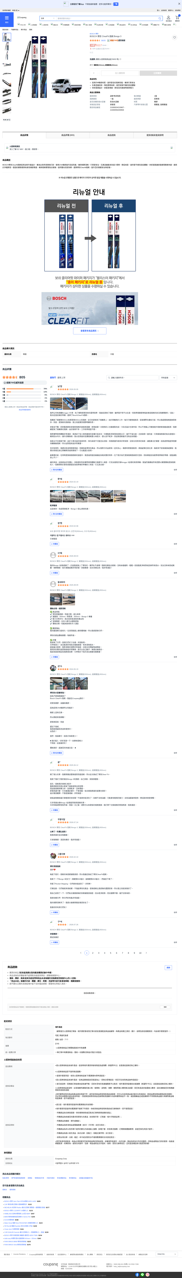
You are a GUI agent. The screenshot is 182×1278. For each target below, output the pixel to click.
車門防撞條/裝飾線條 (18, 1178)
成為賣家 (178, 10)
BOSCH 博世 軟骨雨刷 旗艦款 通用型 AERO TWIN (21, 1235)
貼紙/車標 (5, 1178)
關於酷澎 (7, 1254)
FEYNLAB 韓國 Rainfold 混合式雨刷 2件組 (18, 1226)
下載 (115, 4)
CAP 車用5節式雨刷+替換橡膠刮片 (15, 1204)
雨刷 (30, 30)
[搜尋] (160, 18)
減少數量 (98, 72)
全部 (42, 18)
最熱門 (53, 377)
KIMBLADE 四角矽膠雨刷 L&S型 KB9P (17, 1214)
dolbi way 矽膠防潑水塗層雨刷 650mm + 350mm (20, 1238)
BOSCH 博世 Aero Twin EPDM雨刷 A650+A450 (20, 1201)
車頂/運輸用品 (61, 1178)
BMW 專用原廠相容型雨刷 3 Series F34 (17, 1217)
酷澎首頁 (5, 30)
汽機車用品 (14, 30)
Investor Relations (19, 1254)
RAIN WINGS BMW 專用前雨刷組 (15, 1241)
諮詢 (168, 968)
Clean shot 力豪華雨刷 (11, 1229)
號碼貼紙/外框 (39, 1178)
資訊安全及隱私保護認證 (114, 1254)
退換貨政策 (50, 1254)
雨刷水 (4, 1190)
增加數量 (98, 74)
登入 (158, 10)
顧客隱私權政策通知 (76, 1254)
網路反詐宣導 (143, 1254)
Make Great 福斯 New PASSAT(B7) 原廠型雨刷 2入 (21, 1223)
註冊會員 (164, 10)
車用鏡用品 (72, 1178)
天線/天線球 (50, 1178)
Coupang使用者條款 (36, 1254)
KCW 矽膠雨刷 (9, 1220)
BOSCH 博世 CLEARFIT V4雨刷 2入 (16, 1211)
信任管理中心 (62, 1254)
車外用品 (24, 30)
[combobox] (168, 377)
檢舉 (165, 1007)
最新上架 (61, 377)
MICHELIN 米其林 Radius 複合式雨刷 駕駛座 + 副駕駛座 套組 (24, 1207)
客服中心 (171, 10)
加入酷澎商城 (130, 1254)
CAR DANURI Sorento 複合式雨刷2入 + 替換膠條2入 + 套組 (24, 1232)
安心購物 (90, 1254)
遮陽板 (30, 1178)
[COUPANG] (50, 1265)
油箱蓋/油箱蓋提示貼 (86, 1178)
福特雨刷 (12, 1190)
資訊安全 (100, 1254)
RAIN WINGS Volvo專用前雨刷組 (15, 1245)
